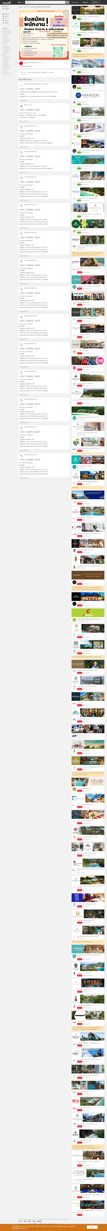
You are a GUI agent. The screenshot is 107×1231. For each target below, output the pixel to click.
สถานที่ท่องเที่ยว (6, 47)
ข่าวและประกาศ (6, 50)
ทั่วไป (4, 54)
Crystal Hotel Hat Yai (30, 126)
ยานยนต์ (5, 37)
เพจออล (7, 21)
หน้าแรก (7, 14)
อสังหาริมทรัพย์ (6, 33)
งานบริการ (5, 69)
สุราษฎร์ (39, 1221)
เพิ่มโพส (7, 9)
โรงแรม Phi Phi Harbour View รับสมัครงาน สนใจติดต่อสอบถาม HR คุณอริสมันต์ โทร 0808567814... (32, 115)
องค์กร (4, 71)
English (76, 2)
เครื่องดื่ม (5, 62)
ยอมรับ (92, 1227)
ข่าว (6, 18)
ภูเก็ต (25, 1221)
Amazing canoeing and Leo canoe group (36, 84)
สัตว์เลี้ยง (5, 42)
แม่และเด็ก (5, 52)
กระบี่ (33, 1221)
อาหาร (4, 45)
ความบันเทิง (6, 64)
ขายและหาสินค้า (6, 30)
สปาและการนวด (6, 66)
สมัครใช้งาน (95, 2)
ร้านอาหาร (5, 59)
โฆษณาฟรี (5, 35)
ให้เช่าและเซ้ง (6, 40)
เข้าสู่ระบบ (85, 2)
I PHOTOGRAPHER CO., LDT (35, 62)
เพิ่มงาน (7, 6)
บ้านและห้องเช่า (6, 57)
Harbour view (28, 105)
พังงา (29, 1221)
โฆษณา (7, 23)
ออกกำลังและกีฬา (7, 73)
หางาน (22, 2)
